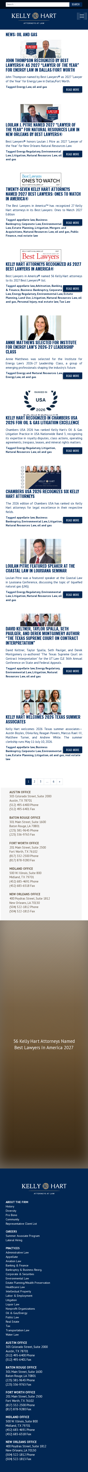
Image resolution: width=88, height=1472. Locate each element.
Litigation (19, 155)
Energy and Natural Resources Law (39, 373)
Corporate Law (31, 224)
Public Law (12, 1317)
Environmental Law (49, 294)
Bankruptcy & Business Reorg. (24, 1270)
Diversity (11, 1211)
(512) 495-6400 (19, 805)
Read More (72, 89)
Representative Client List (21, 1224)
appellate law (26, 220)
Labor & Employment (19, 1296)
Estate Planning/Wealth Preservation (28, 1283)
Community (12, 1219)
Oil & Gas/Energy (16, 1313)
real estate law (27, 235)
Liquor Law (12, 1304)
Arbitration (43, 286)
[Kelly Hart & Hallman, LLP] (44, 1188)
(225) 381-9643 (19, 830)
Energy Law (24, 87)
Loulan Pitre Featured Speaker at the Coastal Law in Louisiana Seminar (40, 568)
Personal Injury (27, 301)
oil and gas (40, 87)
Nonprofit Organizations (20, 1308)
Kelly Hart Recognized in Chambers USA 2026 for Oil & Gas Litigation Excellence (42, 420)
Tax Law (64, 301)
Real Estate (12, 1321)
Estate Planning (23, 228)
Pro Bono (11, 1215)
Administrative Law (17, 1252)
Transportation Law (17, 1330)
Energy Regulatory (28, 151)
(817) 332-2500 (19, 856)
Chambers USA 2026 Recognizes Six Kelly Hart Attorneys (42, 493)
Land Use (24, 298)
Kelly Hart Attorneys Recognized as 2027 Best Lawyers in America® (43, 266)
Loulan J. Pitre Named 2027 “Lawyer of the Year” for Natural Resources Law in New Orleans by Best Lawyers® (42, 129)
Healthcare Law (15, 1287)
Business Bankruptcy (34, 290)
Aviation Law (13, 1261)
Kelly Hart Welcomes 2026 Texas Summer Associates (43, 719)
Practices (13, 1248)
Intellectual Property (18, 1291)
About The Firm (17, 1202)
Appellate (12, 1257)
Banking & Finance (17, 1265)
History (10, 1206)
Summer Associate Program (23, 1236)
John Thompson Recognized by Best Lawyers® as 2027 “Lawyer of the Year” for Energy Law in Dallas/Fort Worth (42, 65)
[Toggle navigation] (82, 16)
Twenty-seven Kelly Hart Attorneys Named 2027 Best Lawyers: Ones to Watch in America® (43, 194)
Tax (8, 1326)
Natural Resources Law (42, 155)
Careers (11, 1231)
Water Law (12, 1334)
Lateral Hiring (14, 1240)
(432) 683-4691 (19, 881)
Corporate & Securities (20, 1274)
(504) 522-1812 (19, 907)
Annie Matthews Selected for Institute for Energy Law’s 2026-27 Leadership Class (41, 347)
